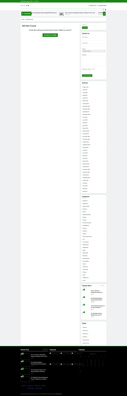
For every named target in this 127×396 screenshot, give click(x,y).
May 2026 (85, 95)
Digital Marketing (86, 214)
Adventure (85, 200)
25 (83, 365)
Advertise (85, 336)
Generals (85, 231)
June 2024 (85, 153)
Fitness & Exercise (87, 222)
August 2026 (85, 87)
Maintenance (86, 244)
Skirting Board (86, 258)
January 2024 (86, 166)
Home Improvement (87, 236)
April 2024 (85, 158)
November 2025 (86, 109)
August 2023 (85, 180)
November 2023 (86, 172)
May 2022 (85, 191)
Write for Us (85, 333)
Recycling (85, 255)
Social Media (86, 261)
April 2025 (85, 125)
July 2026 (85, 89)
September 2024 (86, 144)
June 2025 (85, 120)
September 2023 (86, 177)
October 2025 (86, 111)
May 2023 (85, 188)
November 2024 (86, 139)
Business (85, 209)
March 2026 (85, 100)
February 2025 (86, 131)
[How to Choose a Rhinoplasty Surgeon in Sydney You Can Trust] (50, 14)
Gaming (84, 228)
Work (84, 280)
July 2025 (85, 117)
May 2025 (85, 122)
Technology (85, 269)
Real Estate (85, 253)
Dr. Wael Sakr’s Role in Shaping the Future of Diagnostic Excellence (96, 314)
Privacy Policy (86, 340)
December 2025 (86, 106)
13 (91, 362)
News (84, 250)
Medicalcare (85, 247)
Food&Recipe (86, 225)
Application (85, 203)
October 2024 (86, 142)
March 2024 (85, 161)
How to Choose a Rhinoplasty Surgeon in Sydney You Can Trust (69, 12)
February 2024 (86, 164)
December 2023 (86, 169)
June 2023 (85, 185)
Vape (84, 275)
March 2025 (85, 128)
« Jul (80, 371)
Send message (87, 75)
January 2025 (86, 133)
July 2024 (85, 150)
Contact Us (85, 330)
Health (84, 233)
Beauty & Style (86, 206)
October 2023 (86, 175)
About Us (85, 327)
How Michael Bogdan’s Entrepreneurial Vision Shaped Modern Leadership (98, 299)
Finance (84, 217)
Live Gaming (85, 242)
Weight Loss (85, 277)
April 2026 (85, 98)
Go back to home (50, 35)
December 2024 (86, 136)
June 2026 (85, 92)
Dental (84, 211)
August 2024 (85, 147)
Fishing (84, 220)
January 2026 (86, 103)
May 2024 (85, 155)
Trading (84, 272)
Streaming (85, 266)
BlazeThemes (59, 393)
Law (84, 239)
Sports (84, 264)
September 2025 (86, 114)
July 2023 (85, 183)
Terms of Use (86, 343)
